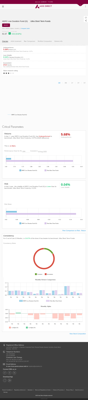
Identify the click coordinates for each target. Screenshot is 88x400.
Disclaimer (30, 389)
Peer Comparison (29, 41)
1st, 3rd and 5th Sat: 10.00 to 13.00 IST (17, 361)
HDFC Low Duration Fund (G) (26, 21)
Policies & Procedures (58, 389)
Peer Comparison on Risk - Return (74, 230)
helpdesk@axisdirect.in (35, 366)
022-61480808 (10, 355)
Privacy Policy (69, 389)
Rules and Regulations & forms (42, 389)
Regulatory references (19, 389)
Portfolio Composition (45, 41)
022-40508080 (10, 354)
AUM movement (16, 41)
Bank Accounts (79, 389)
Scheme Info (58, 41)
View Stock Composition (78, 334)
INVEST (6, 25)
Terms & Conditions (7, 389)
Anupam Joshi (25, 28)
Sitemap (5, 392)
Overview (5, 41)
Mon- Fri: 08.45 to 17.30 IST (14, 359)
